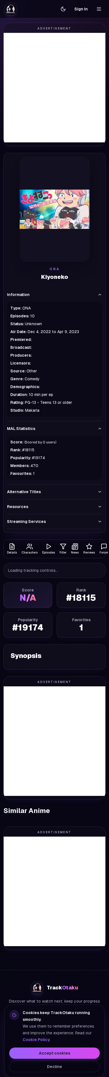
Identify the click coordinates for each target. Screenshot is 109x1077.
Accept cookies (54, 1053)
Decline (54, 1066)
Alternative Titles (24, 491)
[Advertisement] (54, 87)
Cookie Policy (36, 1039)
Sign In (81, 9)
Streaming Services (26, 521)
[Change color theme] (63, 9)
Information (18, 294)
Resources (17, 506)
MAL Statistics (21, 428)
